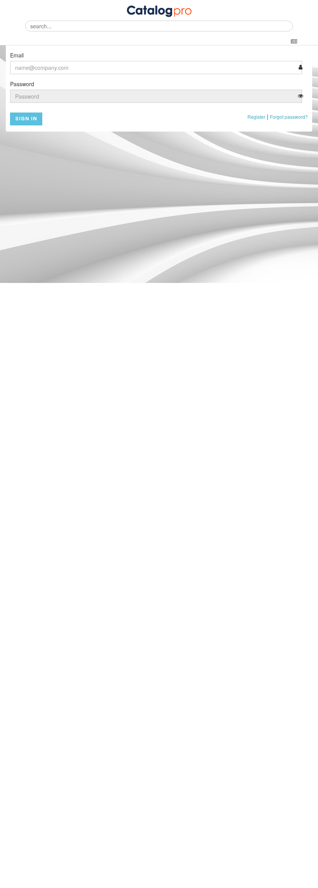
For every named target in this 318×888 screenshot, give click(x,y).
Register (256, 116)
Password (22, 84)
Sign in (26, 118)
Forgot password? (289, 116)
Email (17, 55)
